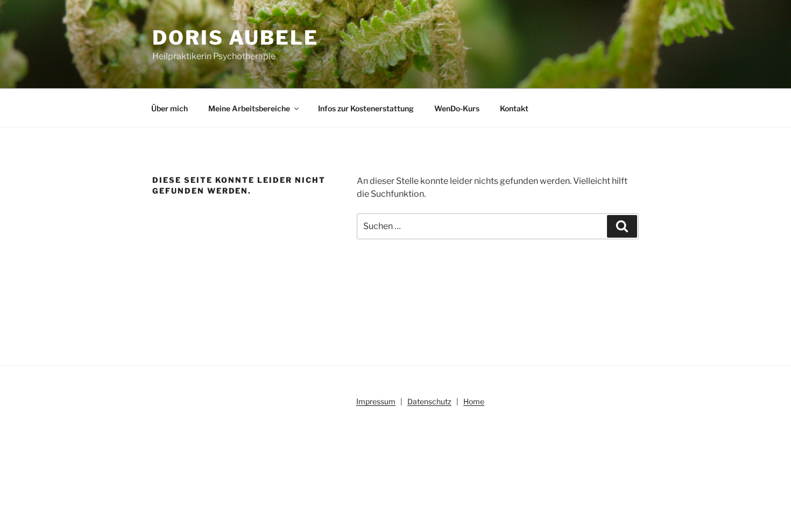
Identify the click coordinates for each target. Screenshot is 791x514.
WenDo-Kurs (456, 108)
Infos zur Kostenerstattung (366, 108)
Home (473, 401)
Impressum (376, 401)
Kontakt (514, 108)
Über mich (169, 108)
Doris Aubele (235, 37)
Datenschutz (429, 401)
